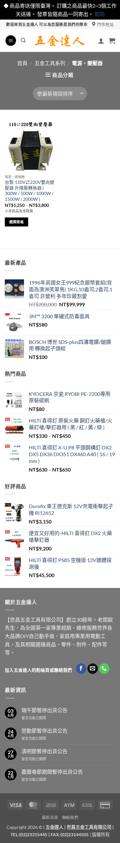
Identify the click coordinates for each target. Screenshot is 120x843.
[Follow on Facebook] (81, 668)
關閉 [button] (99, 14)
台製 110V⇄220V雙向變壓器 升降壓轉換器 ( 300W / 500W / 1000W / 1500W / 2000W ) (29, 191)
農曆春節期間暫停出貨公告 (52, 772)
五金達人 (54, 827)
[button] (10, 40)
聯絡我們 (70, 817)
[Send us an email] (92, 668)
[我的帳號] (101, 41)
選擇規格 (16, 222)
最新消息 (50, 817)
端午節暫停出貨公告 (44, 710)
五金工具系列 (50, 63)
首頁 (22, 63)
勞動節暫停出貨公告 (44, 731)
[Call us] (104, 668)
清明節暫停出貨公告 (44, 751)
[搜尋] (23, 40)
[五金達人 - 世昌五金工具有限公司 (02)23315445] (60, 41)
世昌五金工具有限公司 (89, 827)
